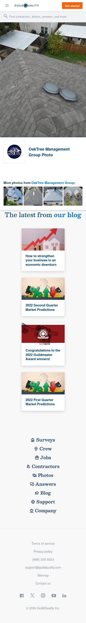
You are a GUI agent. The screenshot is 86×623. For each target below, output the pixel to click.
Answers (45, 483)
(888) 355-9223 (43, 559)
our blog (67, 214)
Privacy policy (43, 551)
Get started (72, 6)
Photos (45, 475)
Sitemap (43, 575)
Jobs (45, 457)
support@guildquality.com (43, 567)
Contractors (46, 466)
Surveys (45, 439)
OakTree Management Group (52, 182)
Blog (45, 492)
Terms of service (43, 543)
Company (45, 510)
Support (45, 501)
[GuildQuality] (27, 5)
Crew (45, 448)
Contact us (43, 583)
